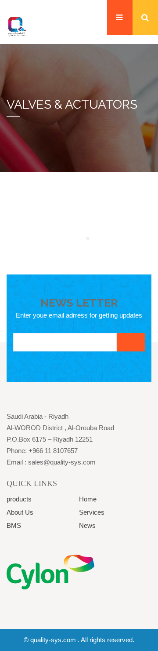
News (87, 525)
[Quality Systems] (17, 26)
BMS (14, 525)
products (19, 499)
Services (91, 512)
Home (88, 499)
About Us (20, 512)
